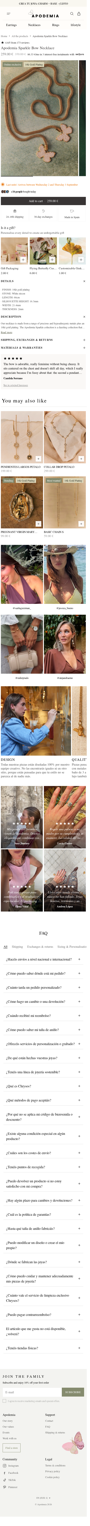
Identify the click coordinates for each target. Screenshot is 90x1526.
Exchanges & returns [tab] (40, 946)
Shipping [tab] (17, 946)
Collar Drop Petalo (59, 467)
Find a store (11, 1447)
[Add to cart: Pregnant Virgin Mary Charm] (38, 524)
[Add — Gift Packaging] (23, 260)
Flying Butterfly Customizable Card (43, 268)
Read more (6, 332)
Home (4, 36)
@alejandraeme (65, 677)
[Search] (72, 13)
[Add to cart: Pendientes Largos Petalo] (38, 459)
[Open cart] (79, 13)
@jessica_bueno (64, 607)
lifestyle (76, 25)
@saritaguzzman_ (22, 607)
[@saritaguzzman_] (22, 574)
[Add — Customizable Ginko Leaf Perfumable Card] (81, 260)
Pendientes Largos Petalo (20, 467)
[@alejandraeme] (65, 644)
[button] (39, 118)
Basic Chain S (54, 532)
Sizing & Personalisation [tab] (72, 946)
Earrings (11, 25)
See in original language (15, 385)
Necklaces (34, 25)
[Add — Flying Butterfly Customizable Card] (52, 260)
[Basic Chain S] (65, 502)
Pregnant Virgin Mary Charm (18, 532)
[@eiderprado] (22, 644)
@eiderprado (22, 677)
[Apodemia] (43, 14)
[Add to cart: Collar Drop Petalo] (81, 459)
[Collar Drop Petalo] (65, 437)
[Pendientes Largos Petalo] (22, 437)
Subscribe (73, 1392)
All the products (20, 36)
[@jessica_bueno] (65, 574)
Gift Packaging (10, 268)
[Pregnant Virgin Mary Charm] (22, 502)
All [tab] (5, 946)
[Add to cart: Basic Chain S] (81, 524)
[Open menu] (8, 13)
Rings (55, 25)
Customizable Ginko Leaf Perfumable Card (72, 268)
